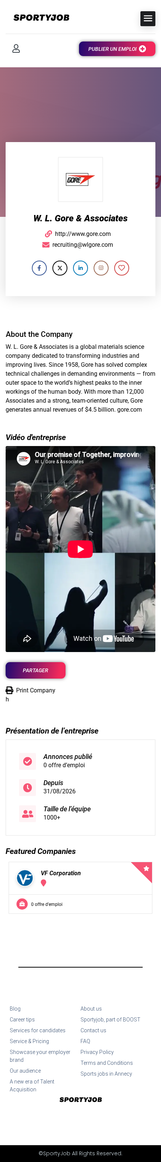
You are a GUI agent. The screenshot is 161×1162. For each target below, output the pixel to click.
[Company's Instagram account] (101, 268)
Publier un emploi (112, 49)
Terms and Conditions (106, 1063)
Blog (15, 1009)
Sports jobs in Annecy (106, 1074)
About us (91, 1009)
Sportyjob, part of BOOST (110, 1020)
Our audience (25, 1071)
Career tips (22, 1020)
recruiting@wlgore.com (82, 244)
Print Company (35, 690)
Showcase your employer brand (40, 1056)
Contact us (93, 1030)
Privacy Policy (97, 1052)
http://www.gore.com (83, 233)
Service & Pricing (29, 1041)
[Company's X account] (59, 268)
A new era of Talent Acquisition (32, 1085)
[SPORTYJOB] (37, 18)
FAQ (85, 1041)
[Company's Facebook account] (39, 268)
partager (35, 670)
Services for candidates (38, 1030)
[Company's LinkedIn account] (80, 268)
